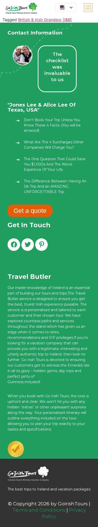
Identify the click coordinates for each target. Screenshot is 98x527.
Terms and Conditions (38, 510)
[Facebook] (14, 244)
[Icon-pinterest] (41, 244)
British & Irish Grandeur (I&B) (45, 19)
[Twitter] (27, 244)
